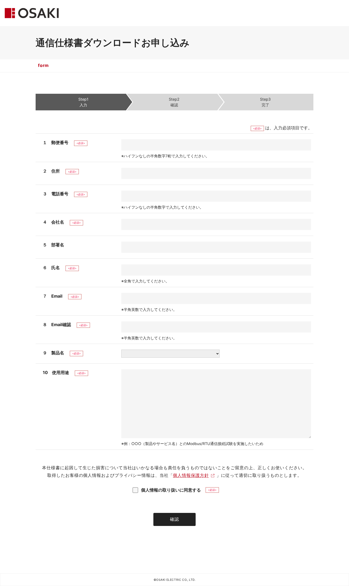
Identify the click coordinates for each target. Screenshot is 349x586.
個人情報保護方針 (191, 475)
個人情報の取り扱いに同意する (171, 490)
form (43, 65)
